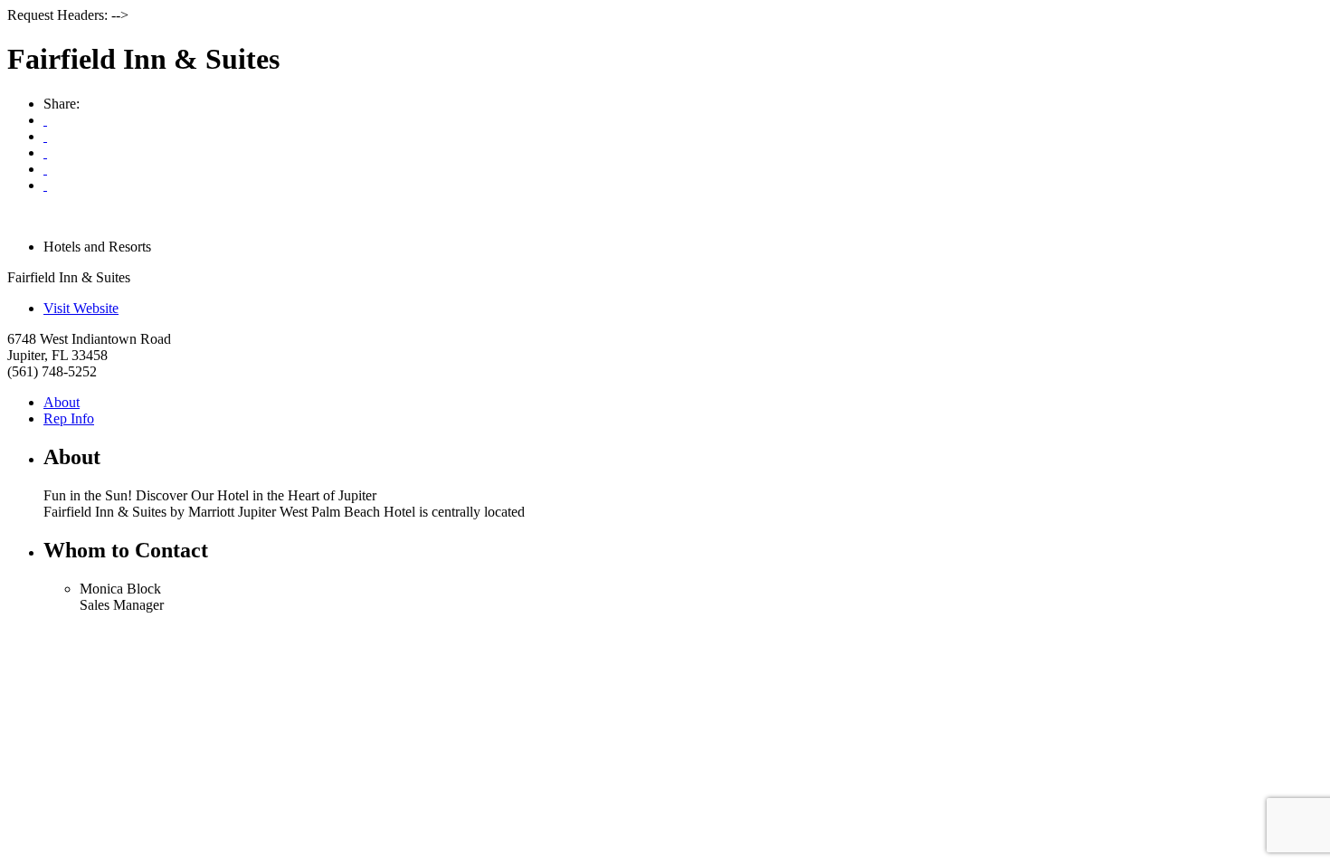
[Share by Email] (45, 136)
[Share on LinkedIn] (45, 185)
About (61, 402)
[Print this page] (45, 120)
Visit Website (81, 308)
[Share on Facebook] (45, 152)
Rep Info (68, 418)
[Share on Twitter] (45, 168)
